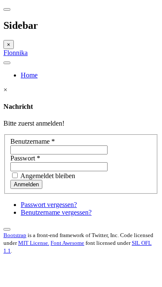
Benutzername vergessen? (56, 212)
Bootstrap (14, 235)
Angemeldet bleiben (47, 175)
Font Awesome (67, 243)
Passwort (25, 158)
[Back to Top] (6, 229)
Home (29, 75)
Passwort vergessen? (49, 204)
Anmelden (26, 184)
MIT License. (33, 243)
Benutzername (32, 141)
